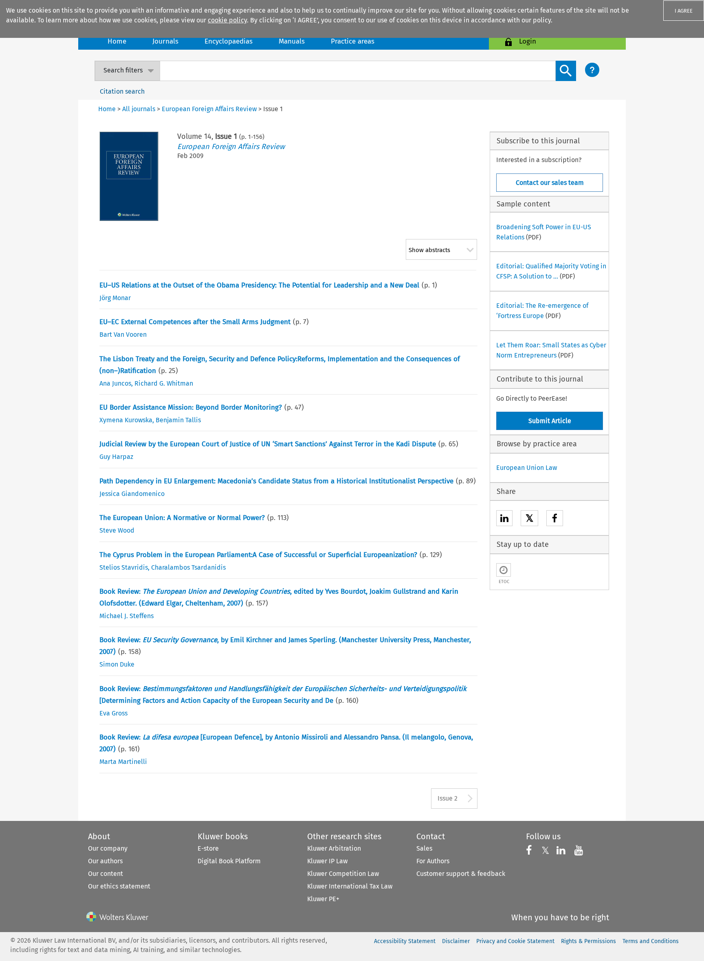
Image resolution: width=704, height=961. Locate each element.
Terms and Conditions (651, 941)
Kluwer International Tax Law (349, 886)
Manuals (292, 41)
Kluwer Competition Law (343, 874)
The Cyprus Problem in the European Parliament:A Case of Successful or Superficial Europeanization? (258, 555)
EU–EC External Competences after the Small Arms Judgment (194, 322)
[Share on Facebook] (554, 519)
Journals (165, 41)
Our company (108, 848)
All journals (138, 109)
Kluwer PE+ (323, 899)
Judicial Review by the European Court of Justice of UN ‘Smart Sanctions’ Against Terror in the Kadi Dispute (267, 444)
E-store (208, 848)
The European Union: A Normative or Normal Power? (182, 517)
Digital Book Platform (229, 861)
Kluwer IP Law (327, 861)
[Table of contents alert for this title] (503, 570)
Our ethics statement (119, 886)
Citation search (122, 91)
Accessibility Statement (405, 941)
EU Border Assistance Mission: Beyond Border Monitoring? (190, 407)
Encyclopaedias (229, 41)
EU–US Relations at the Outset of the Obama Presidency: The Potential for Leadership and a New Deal (259, 285)
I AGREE (684, 11)
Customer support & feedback (460, 874)
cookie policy (227, 20)
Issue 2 (448, 798)
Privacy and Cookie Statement (515, 941)
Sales (424, 848)
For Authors (432, 861)
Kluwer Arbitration (334, 848)
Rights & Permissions (588, 941)
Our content (105, 874)
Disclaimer (456, 941)
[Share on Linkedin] (504, 519)
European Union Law (526, 468)
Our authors (105, 861)
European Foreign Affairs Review (231, 146)
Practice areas (352, 41)
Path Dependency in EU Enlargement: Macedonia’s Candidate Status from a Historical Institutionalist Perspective (276, 481)
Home (117, 41)
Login (527, 41)
